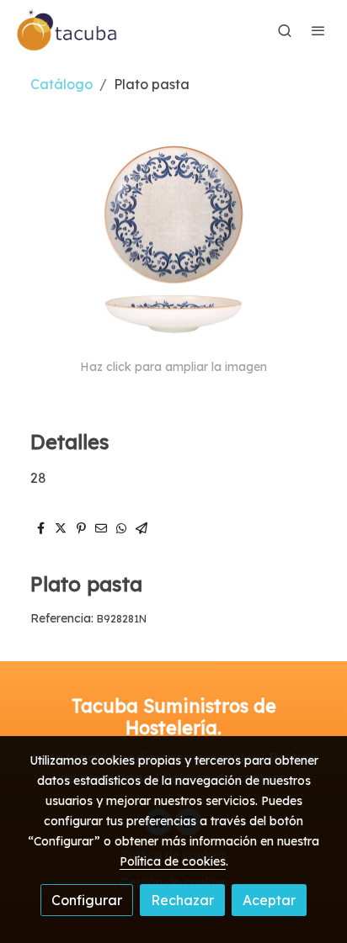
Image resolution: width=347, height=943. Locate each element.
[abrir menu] (318, 30)
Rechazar (182, 900)
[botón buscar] (285, 30)
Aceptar (269, 900)
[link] (67, 30)
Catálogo (61, 84)
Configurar (86, 900)
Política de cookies (173, 861)
